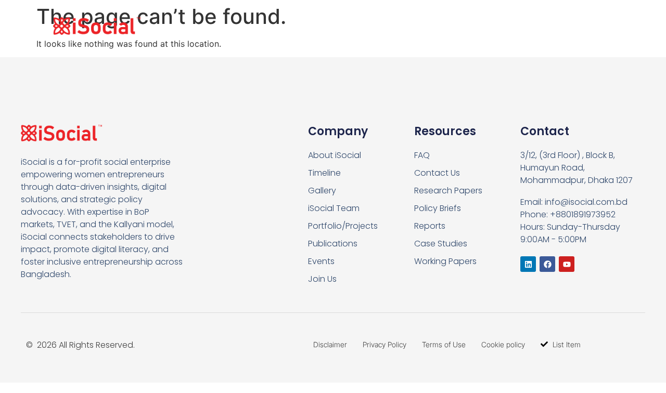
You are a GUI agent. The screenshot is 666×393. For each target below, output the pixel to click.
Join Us (516, 26)
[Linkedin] (528, 264)
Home (318, 26)
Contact (575, 26)
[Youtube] (566, 264)
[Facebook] (547, 264)
